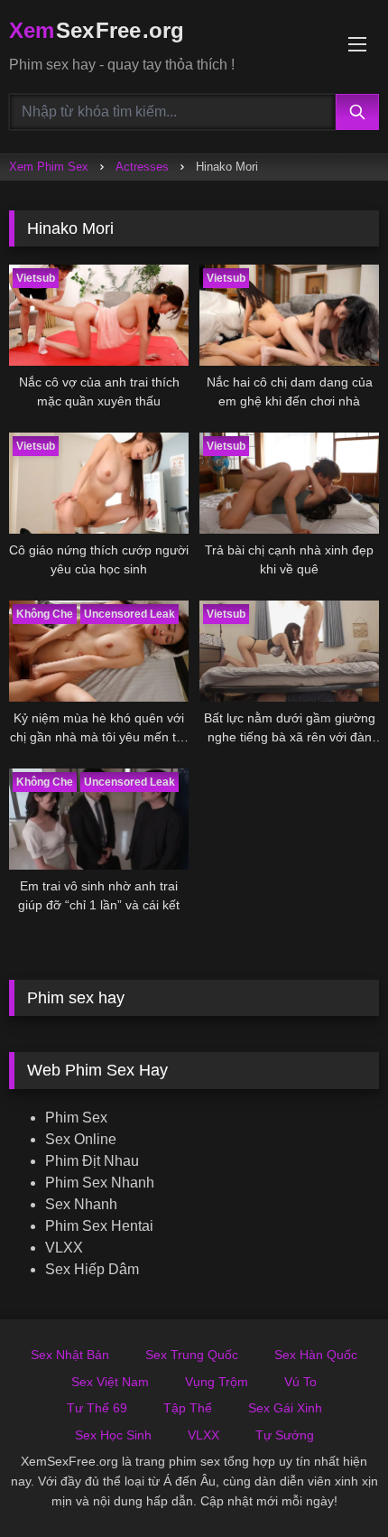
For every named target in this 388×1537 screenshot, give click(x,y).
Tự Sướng (284, 1435)
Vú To (300, 1381)
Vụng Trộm (216, 1381)
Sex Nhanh (81, 1204)
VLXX (64, 1247)
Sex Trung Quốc (191, 1354)
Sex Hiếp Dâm (92, 1269)
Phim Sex (76, 1117)
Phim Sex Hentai (99, 1226)
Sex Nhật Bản (70, 1354)
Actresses (142, 166)
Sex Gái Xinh (285, 1408)
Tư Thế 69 (97, 1408)
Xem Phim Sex (48, 166)
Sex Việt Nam (110, 1381)
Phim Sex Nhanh (99, 1182)
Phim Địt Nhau (92, 1161)
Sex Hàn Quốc (315, 1354)
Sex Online (80, 1139)
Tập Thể (187, 1408)
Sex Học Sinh (113, 1435)
